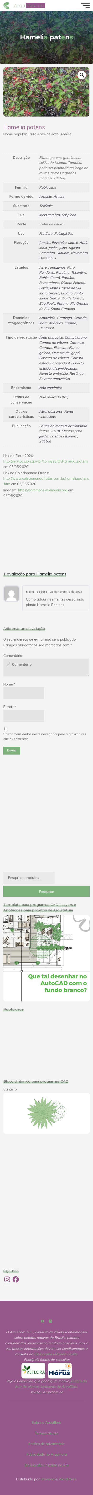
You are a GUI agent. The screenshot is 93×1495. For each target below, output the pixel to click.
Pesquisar (46, 892)
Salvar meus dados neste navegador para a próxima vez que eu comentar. (44, 736)
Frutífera (45, 233)
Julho (63, 248)
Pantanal (46, 328)
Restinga (76, 373)
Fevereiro (59, 242)
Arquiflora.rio (29, 5)
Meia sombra (49, 215)
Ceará (55, 278)
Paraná (62, 303)
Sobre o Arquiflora (46, 1423)
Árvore (58, 196)
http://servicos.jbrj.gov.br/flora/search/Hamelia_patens (45, 461)
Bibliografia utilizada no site (47, 1465)
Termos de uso (46, 1433)
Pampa (70, 323)
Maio (43, 248)
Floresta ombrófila (53, 373)
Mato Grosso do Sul (65, 288)
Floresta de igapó (65, 353)
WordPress (67, 1479)
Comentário (12, 656)
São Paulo (47, 303)
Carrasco (76, 342)
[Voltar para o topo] (74, 1476)
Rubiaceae (47, 187)
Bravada (47, 1479)
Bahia (43, 278)
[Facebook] (42, 1321)
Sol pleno (69, 215)
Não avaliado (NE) (53, 397)
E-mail (9, 707)
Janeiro (44, 242)
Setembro (47, 253)
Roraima (62, 273)
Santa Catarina (63, 309)
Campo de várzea (53, 342)
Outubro (62, 253)
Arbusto (45, 196)
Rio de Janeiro (72, 298)
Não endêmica (50, 388)
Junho (52, 248)
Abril (83, 242)
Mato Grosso (49, 293)
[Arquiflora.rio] (7, 5)
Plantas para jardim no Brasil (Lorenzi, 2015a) (60, 436)
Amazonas (56, 267)
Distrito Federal (73, 283)
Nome (9, 684)
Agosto (74, 248)
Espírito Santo (72, 293)
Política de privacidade (46, 1444)
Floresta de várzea (54, 358)
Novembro (79, 253)
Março (73, 242)
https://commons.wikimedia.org (42, 490)
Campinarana (76, 337)
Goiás (43, 288)
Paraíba (68, 278)
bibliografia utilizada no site (56, 1354)
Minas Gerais (49, 298)
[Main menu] (85, 5)
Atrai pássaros (50, 412)
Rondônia (46, 273)
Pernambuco (49, 283)
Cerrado (79, 318)
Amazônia (47, 318)
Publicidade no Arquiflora (46, 1454)
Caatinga (64, 318)
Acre (42, 267)
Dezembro (47, 258)
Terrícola (45, 206)
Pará (71, 267)
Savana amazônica (54, 379)
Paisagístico (63, 233)
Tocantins (78, 273)
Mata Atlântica (51, 323)
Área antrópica (51, 337)
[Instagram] (50, 1321)
